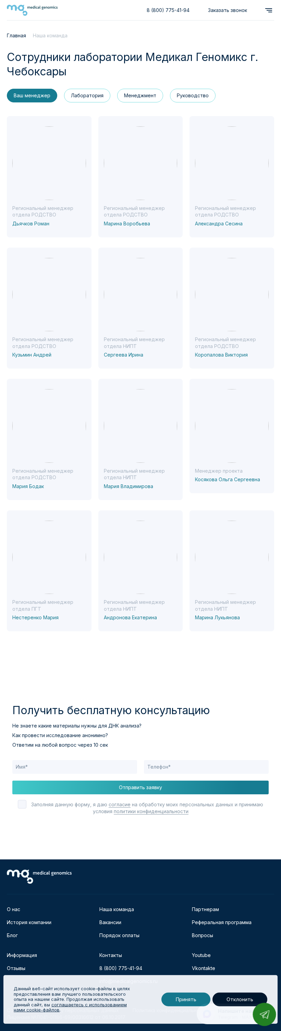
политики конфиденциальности (151, 811)
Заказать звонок (227, 10)
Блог (12, 935)
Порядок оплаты (119, 935)
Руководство (193, 95)
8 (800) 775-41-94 (168, 10)
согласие (120, 804)
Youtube (201, 955)
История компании (29, 922)
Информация (22, 955)
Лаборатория (87, 95)
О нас (13, 909)
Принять (185, 999)
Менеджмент (140, 95)
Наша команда (116, 909)
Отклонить (240, 999)
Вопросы (202, 935)
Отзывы (16, 968)
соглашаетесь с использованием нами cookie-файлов (70, 1007)
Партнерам (205, 909)
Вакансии (110, 922)
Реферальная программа (222, 922)
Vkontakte (203, 968)
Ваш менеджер (32, 95)
